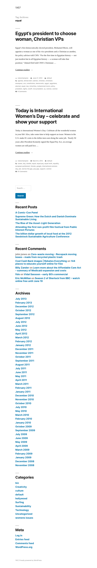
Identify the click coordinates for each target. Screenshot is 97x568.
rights (25, 89)
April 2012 (21, 333)
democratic (40, 83)
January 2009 (23, 457)
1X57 (18, 7)
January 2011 (23, 391)
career (20, 163)
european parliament (22, 166)
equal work (48, 163)
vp (45, 89)
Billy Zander (22, 267)
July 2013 (21, 298)
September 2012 (25, 314)
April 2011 (21, 380)
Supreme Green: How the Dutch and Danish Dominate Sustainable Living (45, 218)
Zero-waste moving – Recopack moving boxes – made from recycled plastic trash (46, 256)
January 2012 (23, 345)
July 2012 (21, 322)
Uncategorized (23, 513)
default (49, 78)
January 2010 (23, 422)
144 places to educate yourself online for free (45, 262)
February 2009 (23, 453)
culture (19, 490)
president (18, 89)
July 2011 (20, 368)
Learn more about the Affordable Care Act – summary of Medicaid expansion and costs (48, 269)
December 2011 (24, 349)
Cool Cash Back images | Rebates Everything (41, 261)
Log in (18, 535)
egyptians (53, 83)
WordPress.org (23, 547)
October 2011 (23, 356)
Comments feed (24, 543)
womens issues (24, 517)
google (38, 166)
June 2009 (21, 438)
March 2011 (22, 383)
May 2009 (21, 442)
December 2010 (24, 395)
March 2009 (22, 449)
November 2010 (24, 399)
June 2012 (21, 325)
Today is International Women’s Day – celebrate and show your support (47, 116)
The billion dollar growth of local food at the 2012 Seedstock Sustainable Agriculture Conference (43, 235)
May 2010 (21, 411)
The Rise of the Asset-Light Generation (37, 223)
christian (42, 81)
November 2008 (24, 465)
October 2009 (23, 426)
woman (49, 89)
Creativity (21, 486)
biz (17, 483)
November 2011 (24, 353)
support (42, 169)
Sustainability (23, 506)
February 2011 (23, 387)
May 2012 (21, 329)
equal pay (40, 163)
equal (23, 86)
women (54, 89)
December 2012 (24, 306)
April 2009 (21, 445)
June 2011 (21, 372)
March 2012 (22, 337)
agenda (20, 81)
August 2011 (22, 364)
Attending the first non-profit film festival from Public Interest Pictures (46, 228)
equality (56, 163)
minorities (32, 86)
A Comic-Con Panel (26, 212)
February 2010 (23, 418)
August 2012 (22, 318)
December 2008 (24, 461)
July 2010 (21, 407)
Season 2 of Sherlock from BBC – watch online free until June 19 (47, 279)
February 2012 (23, 341)
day (24, 163)
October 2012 (23, 310)
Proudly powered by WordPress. (30, 560)
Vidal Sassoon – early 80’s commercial (46, 274)
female (33, 166)
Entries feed (22, 539)
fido (17, 274)
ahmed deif (28, 81)
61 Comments (22, 171)
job (20, 169)
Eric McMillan (23, 278)
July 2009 (21, 434)
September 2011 (24, 360)
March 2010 (22, 414)
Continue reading (24, 69)
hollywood (21, 498)
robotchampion (23, 78)
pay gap (36, 169)
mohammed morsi (43, 86)
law (27, 86)
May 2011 (20, 376)
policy (53, 86)
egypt (47, 83)
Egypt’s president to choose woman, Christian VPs (45, 36)
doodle (28, 163)
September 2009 (25, 430)
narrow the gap (27, 169)
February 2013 (23, 302)
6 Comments (22, 91)
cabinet (35, 81)
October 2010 (23, 403)
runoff (30, 89)
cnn (24, 83)
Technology (22, 510)
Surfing (19, 502)
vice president (38, 89)
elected (18, 86)
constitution (31, 83)
